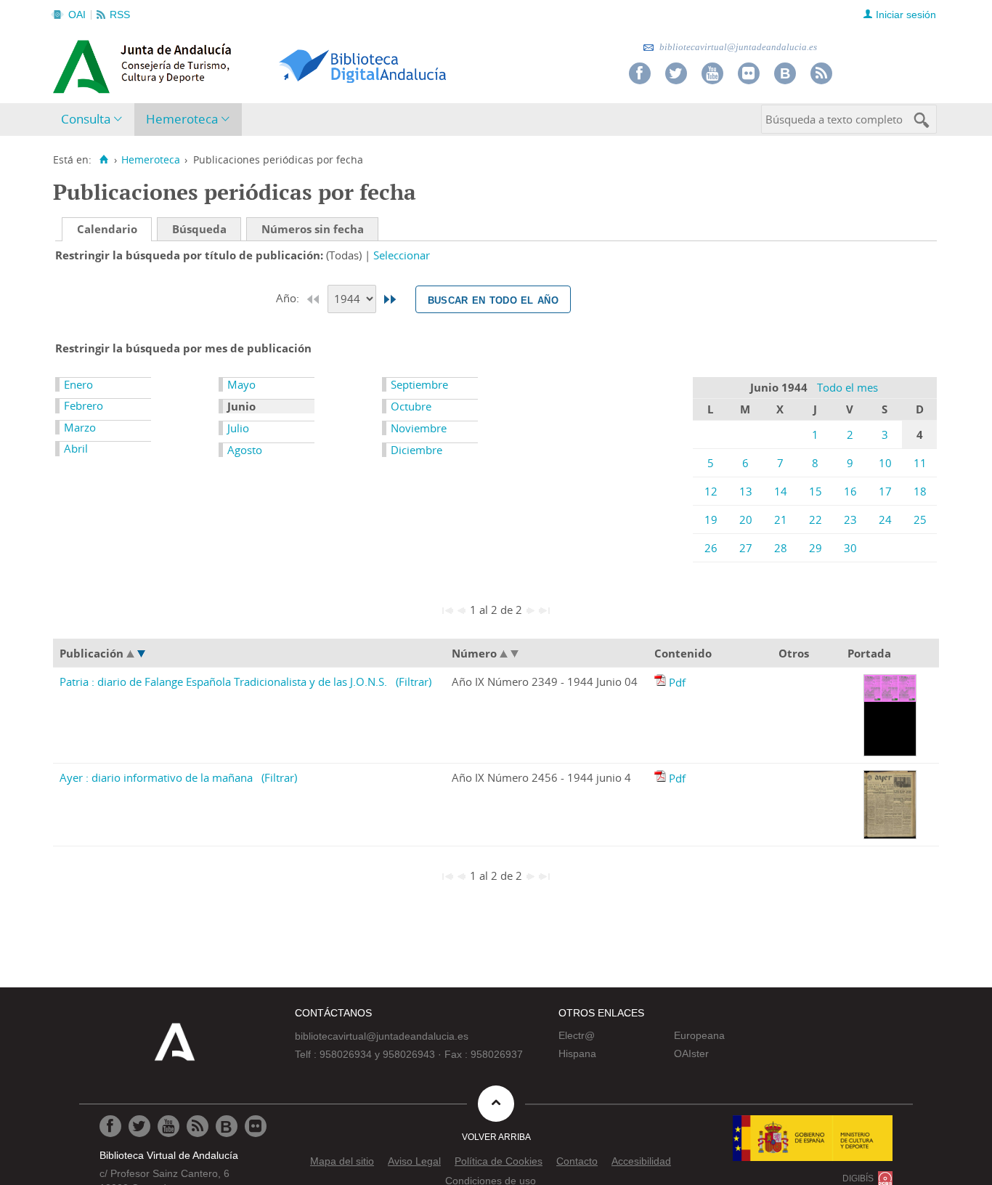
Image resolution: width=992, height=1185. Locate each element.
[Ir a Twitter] (676, 73)
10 (885, 463)
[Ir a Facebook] (640, 73)
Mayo (241, 384)
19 (710, 519)
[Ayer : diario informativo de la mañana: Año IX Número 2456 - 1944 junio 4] (661, 778)
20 (745, 519)
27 (745, 548)
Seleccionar (401, 255)
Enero (78, 384)
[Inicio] (103, 160)
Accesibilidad (641, 1161)
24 (885, 519)
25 (920, 519)
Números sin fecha (312, 229)
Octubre (411, 406)
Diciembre (416, 449)
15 (815, 491)
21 (780, 519)
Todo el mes (847, 387)
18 (920, 491)
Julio (238, 428)
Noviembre (419, 428)
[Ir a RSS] (821, 73)
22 (815, 519)
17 (885, 491)
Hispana (577, 1053)
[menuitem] (94, 119)
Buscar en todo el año (493, 299)
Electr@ (576, 1035)
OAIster (691, 1053)
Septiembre (419, 384)
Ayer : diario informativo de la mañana (156, 777)
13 (745, 491)
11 (920, 463)
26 (710, 548)
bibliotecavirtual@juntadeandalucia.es (737, 46)
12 (710, 491)
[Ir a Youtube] (712, 73)
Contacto (577, 1161)
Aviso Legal (414, 1161)
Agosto (244, 449)
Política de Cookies (498, 1161)
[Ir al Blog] (785, 73)
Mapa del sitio (342, 1161)
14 (780, 491)
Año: (289, 298)
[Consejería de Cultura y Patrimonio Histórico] (198, 65)
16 (850, 491)
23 (850, 519)
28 (780, 548)
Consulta (85, 118)
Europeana (699, 1035)
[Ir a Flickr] (749, 73)
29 (815, 548)
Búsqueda (199, 229)
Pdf (677, 682)
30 (850, 548)
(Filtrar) (413, 681)
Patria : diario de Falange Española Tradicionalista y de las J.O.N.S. (223, 681)
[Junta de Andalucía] (85, 62)
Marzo (80, 427)
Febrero (83, 405)
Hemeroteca (182, 118)
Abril (76, 448)
